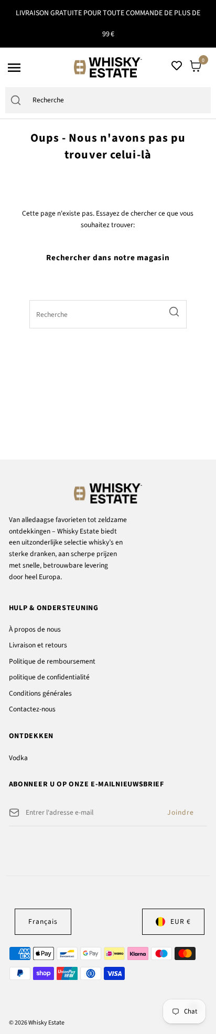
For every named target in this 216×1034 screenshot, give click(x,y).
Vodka (18, 758)
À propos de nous (35, 629)
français (43, 921)
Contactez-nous (32, 709)
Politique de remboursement (52, 661)
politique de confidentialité (49, 677)
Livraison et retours (38, 645)
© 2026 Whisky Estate (36, 1022)
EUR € (180, 921)
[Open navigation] (37, 68)
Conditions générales (40, 693)
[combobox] (118, 100)
